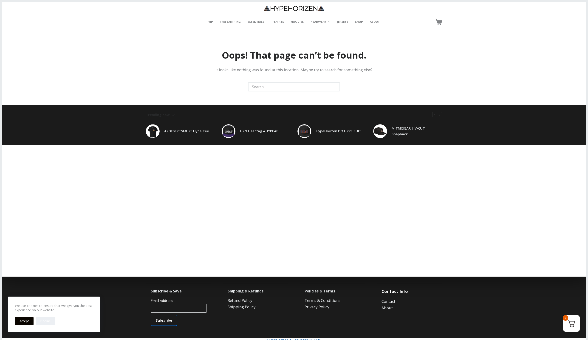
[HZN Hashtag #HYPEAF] (228, 131)
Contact (388, 301)
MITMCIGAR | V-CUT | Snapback (410, 131)
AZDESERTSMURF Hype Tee (186, 131)
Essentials (256, 22)
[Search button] (335, 87)
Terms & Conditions (322, 300)
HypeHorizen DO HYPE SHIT (338, 131)
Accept (24, 321)
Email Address (162, 300)
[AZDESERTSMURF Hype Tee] (153, 131)
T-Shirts (277, 22)
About (375, 22)
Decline (45, 321)
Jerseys (342, 22)
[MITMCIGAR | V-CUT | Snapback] (380, 131)
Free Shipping (230, 22)
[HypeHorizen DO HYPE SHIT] (304, 131)
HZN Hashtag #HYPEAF (259, 131)
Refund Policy (240, 300)
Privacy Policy (317, 306)
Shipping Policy (242, 306)
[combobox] (290, 86)
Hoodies (297, 22)
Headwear (318, 22)
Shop (359, 22)
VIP (210, 22)
